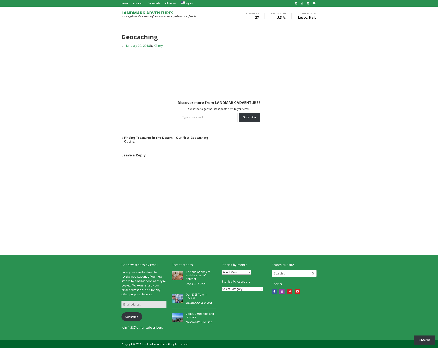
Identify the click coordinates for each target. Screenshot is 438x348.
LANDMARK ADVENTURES (147, 13)
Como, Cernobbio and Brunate (200, 315)
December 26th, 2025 (200, 302)
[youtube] (314, 3)
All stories (170, 3)
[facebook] (296, 3)
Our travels (154, 3)
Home (124, 3)
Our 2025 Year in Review (196, 296)
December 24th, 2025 (200, 321)
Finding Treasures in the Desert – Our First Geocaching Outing (166, 139)
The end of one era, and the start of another (198, 275)
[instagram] (302, 3)
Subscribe (249, 117)
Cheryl (159, 46)
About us (138, 3)
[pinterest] (308, 3)
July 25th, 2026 (197, 283)
